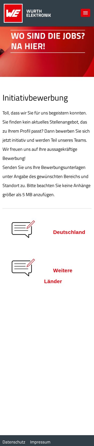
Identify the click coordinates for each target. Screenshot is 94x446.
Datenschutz (14, 442)
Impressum (40, 442)
